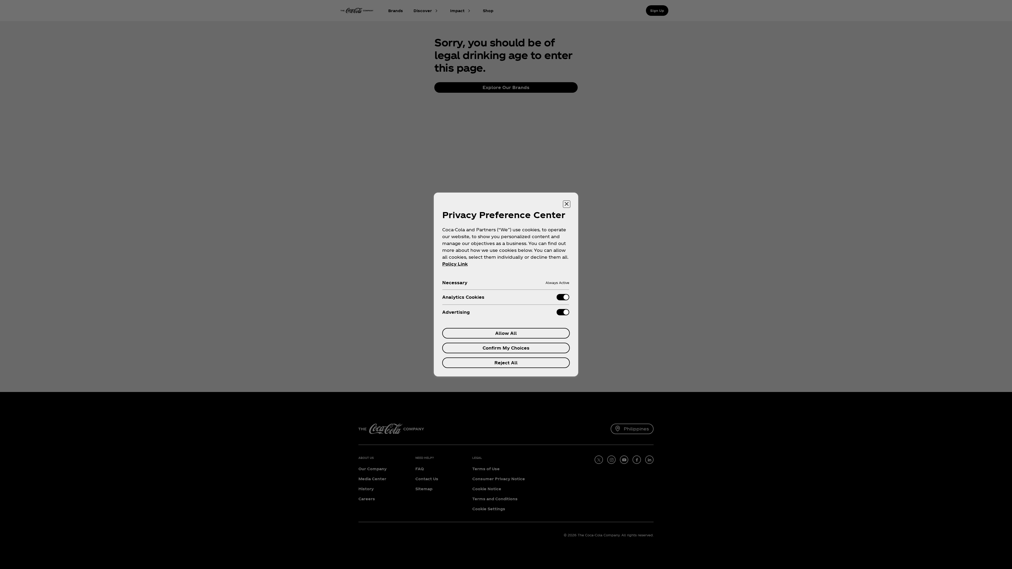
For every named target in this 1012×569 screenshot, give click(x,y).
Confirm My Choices (506, 347)
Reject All (506, 362)
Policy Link (455, 263)
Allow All (506, 333)
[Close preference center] (566, 204)
